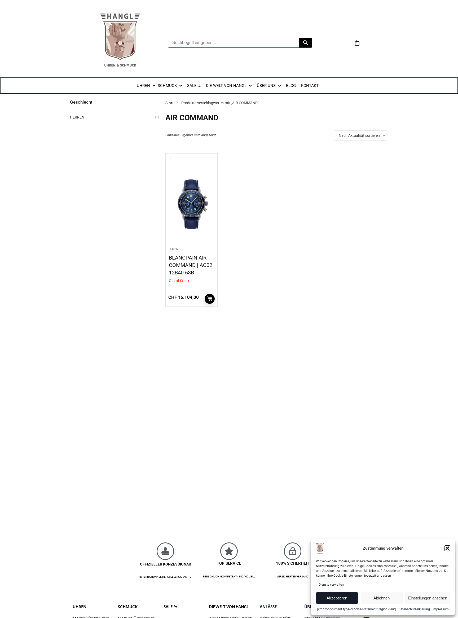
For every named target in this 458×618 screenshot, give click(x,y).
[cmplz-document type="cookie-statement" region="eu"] (356, 609)
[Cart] (357, 43)
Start (169, 103)
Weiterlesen (210, 299)
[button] (447, 548)
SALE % (170, 606)
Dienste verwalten (331, 584)
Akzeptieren (337, 598)
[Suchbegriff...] (305, 42)
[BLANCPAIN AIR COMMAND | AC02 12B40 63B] (191, 203)
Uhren (173, 249)
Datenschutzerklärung (414, 609)
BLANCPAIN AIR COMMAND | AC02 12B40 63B (190, 265)
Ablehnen (381, 598)
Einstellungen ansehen (427, 598)
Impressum (441, 609)
